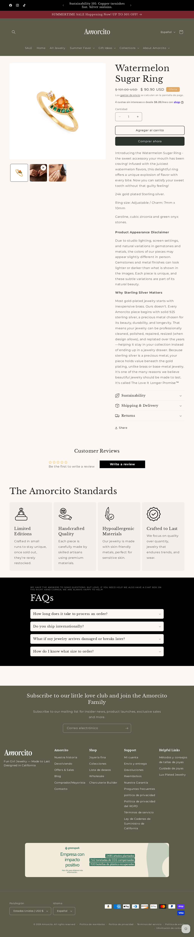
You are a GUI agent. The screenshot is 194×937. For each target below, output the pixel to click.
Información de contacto (170, 928)
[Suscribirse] (127, 728)
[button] (13, 32)
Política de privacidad (121, 924)
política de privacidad (139, 795)
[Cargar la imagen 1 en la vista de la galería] (19, 173)
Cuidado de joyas (171, 768)
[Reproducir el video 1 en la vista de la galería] (38, 173)
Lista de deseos (100, 770)
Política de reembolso (92, 924)
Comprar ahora (150, 141)
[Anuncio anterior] (63, 5)
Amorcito (47, 924)
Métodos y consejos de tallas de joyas (173, 760)
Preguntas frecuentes (139, 789)
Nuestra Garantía (136, 782)
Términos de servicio (139, 812)
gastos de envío (130, 95)
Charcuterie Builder (103, 782)
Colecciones (97, 763)
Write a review (122, 464)
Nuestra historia (65, 757)
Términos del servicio (149, 924)
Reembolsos (133, 776)
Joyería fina (97, 757)
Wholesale (96, 776)
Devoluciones (133, 770)
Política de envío (175, 924)
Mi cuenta (131, 757)
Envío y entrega (135, 763)
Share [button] (123, 427)
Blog (57, 776)
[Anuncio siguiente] (131, 5)
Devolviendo (63, 763)
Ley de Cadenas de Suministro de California (137, 823)
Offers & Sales (64, 770)
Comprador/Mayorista (69, 782)
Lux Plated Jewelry (172, 774)
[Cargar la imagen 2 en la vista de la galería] (57, 173)
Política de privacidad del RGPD (139, 804)
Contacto (61, 789)
